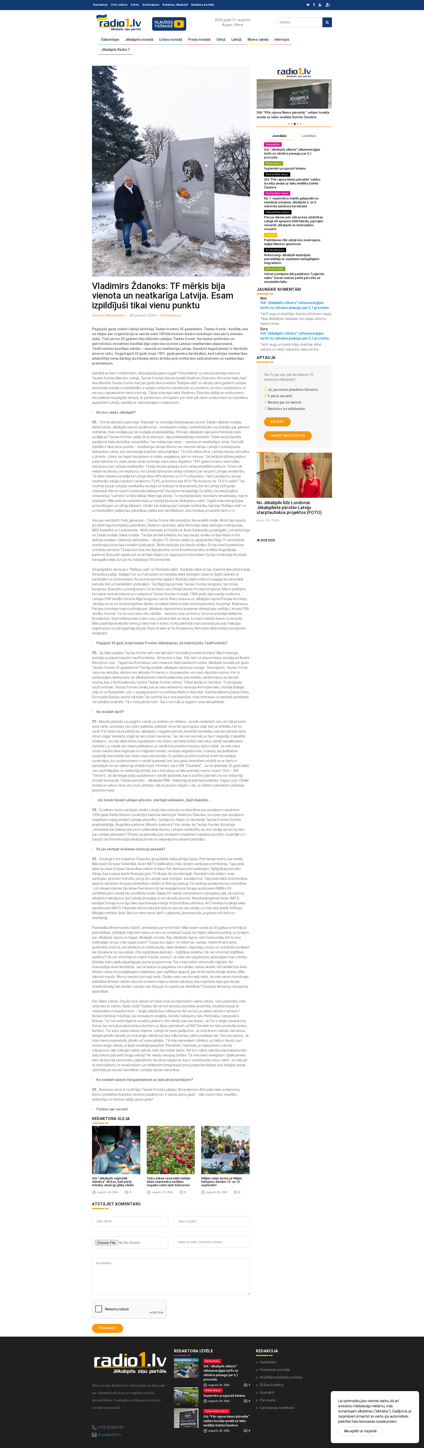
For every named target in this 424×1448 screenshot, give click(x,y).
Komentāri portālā (275, 1369)
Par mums (268, 1400)
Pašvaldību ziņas (277, 174)
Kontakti (267, 1392)
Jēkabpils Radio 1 (115, 50)
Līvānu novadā (170, 39)
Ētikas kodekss (272, 1384)
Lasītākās (309, 136)
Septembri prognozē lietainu (285, 168)
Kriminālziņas (275, 250)
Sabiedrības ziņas (278, 212)
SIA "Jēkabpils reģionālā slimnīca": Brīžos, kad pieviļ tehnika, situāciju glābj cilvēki (113, 1181)
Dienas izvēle (274, 268)
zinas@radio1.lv (109, 1434)
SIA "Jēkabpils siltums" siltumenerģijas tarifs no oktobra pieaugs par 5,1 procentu (292, 153)
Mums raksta (258, 39)
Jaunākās (279, 136)
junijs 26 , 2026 (268, 520)
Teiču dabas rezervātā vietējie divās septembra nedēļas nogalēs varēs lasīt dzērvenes (168, 1181)
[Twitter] (308, 5)
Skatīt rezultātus (288, 435)
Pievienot (108, 1328)
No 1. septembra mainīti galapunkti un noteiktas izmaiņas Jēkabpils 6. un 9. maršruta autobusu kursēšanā (291, 202)
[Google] (320, 5)
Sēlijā (220, 39)
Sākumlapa (110, 39)
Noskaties (100, 4)
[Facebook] (314, 5)
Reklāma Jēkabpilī (175, 4)
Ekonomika (273, 144)
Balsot (277, 421)
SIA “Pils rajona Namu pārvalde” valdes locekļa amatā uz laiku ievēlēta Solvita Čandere (292, 183)
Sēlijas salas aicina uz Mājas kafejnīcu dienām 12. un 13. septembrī (221, 1181)
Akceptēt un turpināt (360, 1431)
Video (135, 4)
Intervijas (281, 39)
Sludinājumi (150, 4)
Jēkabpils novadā (139, 39)
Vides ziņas (273, 163)
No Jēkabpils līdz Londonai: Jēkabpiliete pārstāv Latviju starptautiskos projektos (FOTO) (289, 507)
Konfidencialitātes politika (281, 1377)
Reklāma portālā (202, 4)
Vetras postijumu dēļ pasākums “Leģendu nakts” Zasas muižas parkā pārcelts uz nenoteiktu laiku (294, 278)
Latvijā (236, 39)
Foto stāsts (119, 4)
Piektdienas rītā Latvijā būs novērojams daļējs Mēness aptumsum (292, 242)
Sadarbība (268, 1362)
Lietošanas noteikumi (277, 1407)
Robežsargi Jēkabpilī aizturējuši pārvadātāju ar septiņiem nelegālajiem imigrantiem (291, 259)
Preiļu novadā (199, 39)
